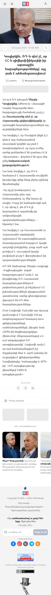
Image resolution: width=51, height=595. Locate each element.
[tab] (19, 578)
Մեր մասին (24, 503)
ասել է (40, 112)
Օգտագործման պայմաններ (25, 510)
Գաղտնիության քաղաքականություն (24, 506)
